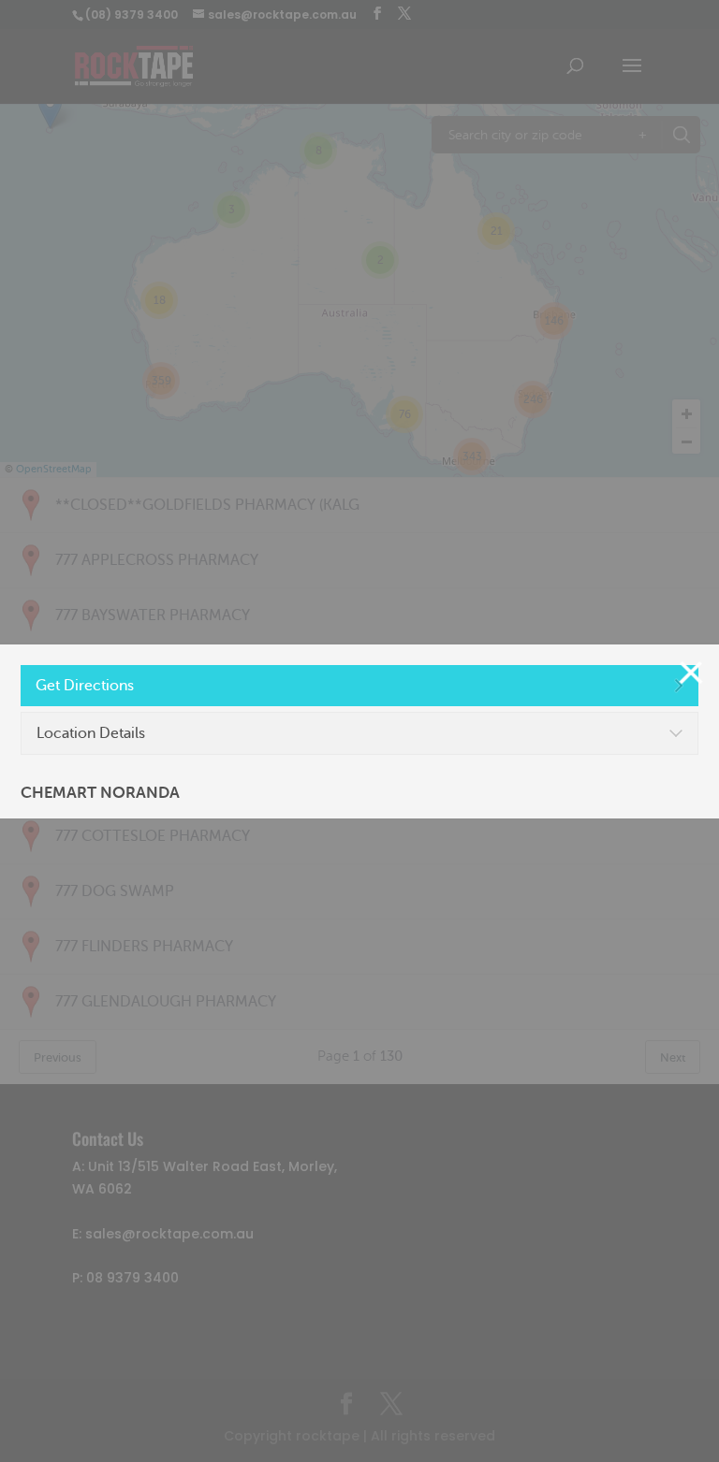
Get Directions (85, 685)
